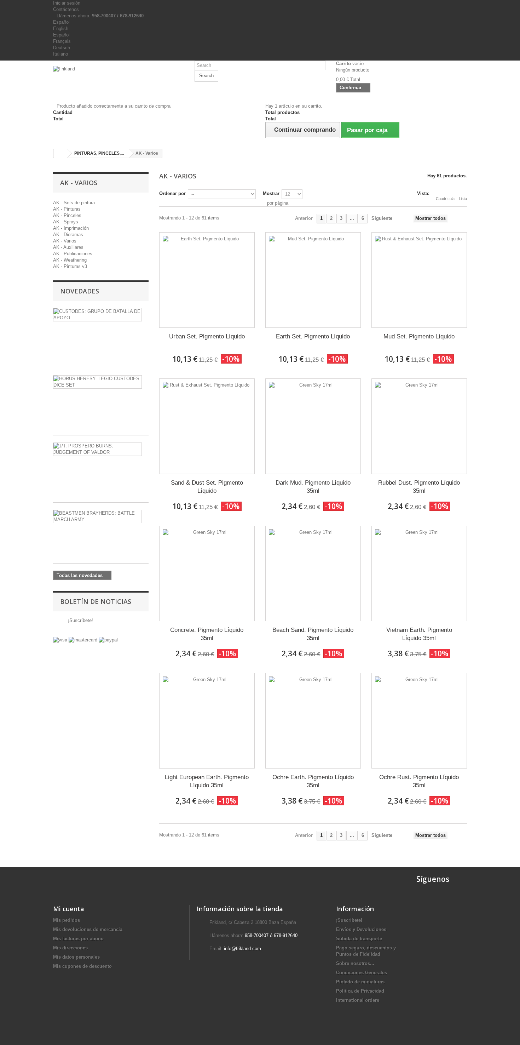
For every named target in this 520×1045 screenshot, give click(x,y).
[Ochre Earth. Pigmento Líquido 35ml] (313, 720)
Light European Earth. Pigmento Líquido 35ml (207, 781)
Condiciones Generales (361, 972)
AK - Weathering (70, 260)
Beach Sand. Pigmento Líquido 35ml (312, 634)
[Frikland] (118, 79)
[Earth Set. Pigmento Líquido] (313, 280)
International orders (357, 1000)
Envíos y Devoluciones (361, 929)
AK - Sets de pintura (74, 202)
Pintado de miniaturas (360, 981)
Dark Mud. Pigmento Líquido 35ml (313, 486)
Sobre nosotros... (355, 963)
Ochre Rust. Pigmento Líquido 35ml (419, 781)
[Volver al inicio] (60, 153)
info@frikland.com (242, 948)
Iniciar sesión (66, 3)
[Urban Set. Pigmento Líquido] (207, 280)
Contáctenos (66, 9)
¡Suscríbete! (80, 620)
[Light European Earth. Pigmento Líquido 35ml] (207, 720)
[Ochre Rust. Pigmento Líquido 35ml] (419, 720)
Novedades (79, 291)
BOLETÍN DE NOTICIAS (95, 601)
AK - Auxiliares (68, 247)
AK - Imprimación (71, 228)
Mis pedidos (66, 920)
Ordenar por (172, 193)
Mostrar (271, 193)
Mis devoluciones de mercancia (87, 929)
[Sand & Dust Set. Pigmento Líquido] (207, 426)
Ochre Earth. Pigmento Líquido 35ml (313, 781)
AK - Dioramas (68, 234)
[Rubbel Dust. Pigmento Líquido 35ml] (419, 426)
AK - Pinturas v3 (70, 266)
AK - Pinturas (67, 209)
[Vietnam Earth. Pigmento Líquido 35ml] (419, 573)
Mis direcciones (70, 947)
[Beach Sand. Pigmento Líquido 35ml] (313, 573)
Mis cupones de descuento (82, 966)
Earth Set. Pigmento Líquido (313, 336)
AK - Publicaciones (72, 253)
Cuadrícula (445, 198)
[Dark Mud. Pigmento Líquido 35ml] (313, 426)
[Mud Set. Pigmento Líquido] (419, 280)
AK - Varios (64, 241)
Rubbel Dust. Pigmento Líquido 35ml (419, 486)
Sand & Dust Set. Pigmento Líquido (207, 486)
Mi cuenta (68, 908)
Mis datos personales (76, 957)
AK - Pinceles (67, 215)
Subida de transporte (359, 938)
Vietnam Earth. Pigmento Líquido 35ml (419, 634)
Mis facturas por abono (78, 938)
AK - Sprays (65, 221)
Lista (463, 198)
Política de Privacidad (360, 991)
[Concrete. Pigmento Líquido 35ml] (207, 573)
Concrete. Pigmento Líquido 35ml (206, 634)
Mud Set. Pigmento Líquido (419, 336)
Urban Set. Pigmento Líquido (207, 336)
